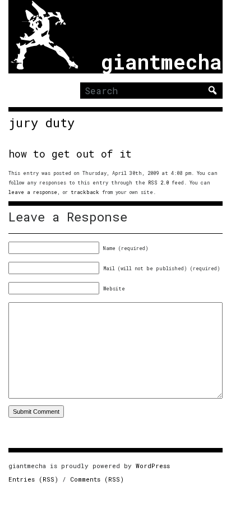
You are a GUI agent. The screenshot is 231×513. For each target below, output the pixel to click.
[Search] (212, 90)
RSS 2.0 (158, 182)
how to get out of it (70, 153)
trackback (85, 192)
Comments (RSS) (97, 479)
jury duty (41, 123)
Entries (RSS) (33, 479)
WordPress (153, 465)
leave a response (32, 192)
